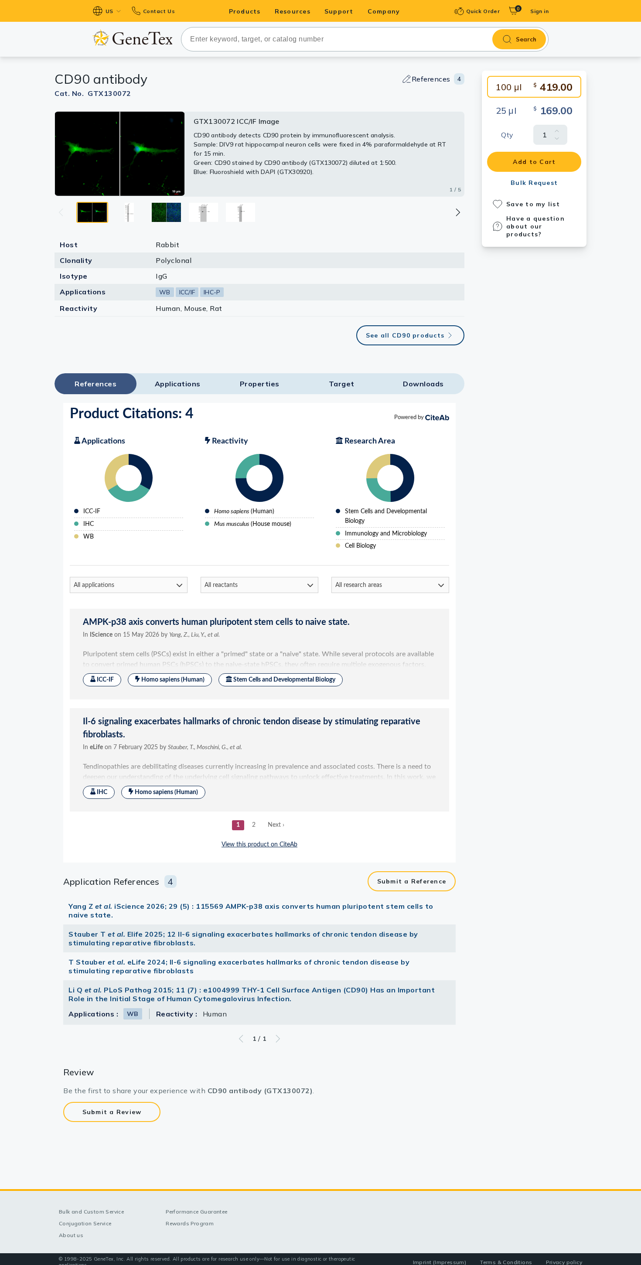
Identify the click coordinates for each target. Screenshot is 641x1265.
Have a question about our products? (535, 226)
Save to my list (533, 204)
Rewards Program (190, 1223)
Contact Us (159, 11)
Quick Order (483, 11)
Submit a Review (112, 1112)
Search (526, 39)
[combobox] (365, 39)
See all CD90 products (405, 335)
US (109, 11)
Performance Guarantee (196, 1211)
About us (71, 1235)
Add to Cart (534, 162)
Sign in (539, 11)
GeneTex (132, 37)
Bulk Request (534, 183)
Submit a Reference (412, 881)
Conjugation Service (85, 1223)
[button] (457, 212)
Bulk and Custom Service (91, 1211)
